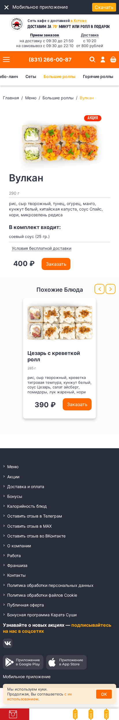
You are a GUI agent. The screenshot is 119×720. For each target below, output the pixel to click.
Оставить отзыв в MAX (29, 526)
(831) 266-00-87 (50, 60)
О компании (19, 545)
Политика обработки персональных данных (50, 585)
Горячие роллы (98, 76)
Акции (13, 476)
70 (55, 26)
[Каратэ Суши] (17, 24)
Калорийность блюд (27, 506)
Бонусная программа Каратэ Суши (42, 614)
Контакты (16, 575)
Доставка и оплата (25, 486)
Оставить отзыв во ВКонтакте (36, 535)
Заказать (56, 264)
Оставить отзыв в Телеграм (34, 516)
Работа (14, 555)
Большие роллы (59, 76)
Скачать (104, 7)
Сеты (30, 76)
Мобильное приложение (27, 676)
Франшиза (17, 565)
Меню (30, 97)
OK (104, 694)
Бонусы (14, 496)
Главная (11, 97)
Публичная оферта (25, 604)
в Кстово (78, 21)
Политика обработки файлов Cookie (42, 595)
